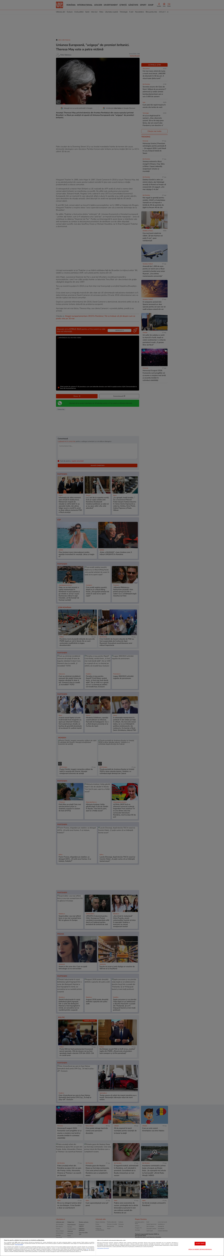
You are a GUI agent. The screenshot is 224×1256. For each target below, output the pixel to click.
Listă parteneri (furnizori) (103, 1248)
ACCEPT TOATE (200, 1243)
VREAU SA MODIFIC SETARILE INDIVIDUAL (200, 1249)
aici (87, 1249)
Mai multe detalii (19, 1244)
